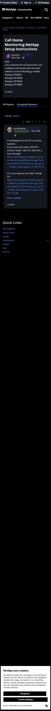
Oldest (16, 116)
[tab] (8, 104)
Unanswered (25, 240)
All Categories (9, 228)
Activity (6, 236)
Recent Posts (8, 232)
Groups (6, 244)
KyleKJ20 (15, 55)
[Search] (46, 9)
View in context (14, 198)
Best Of (6, 251)
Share (8, 91)
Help (5, 248)
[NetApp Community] (17, 9)
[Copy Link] (23, 58)
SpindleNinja (20, 128)
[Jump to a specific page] (44, 122)
